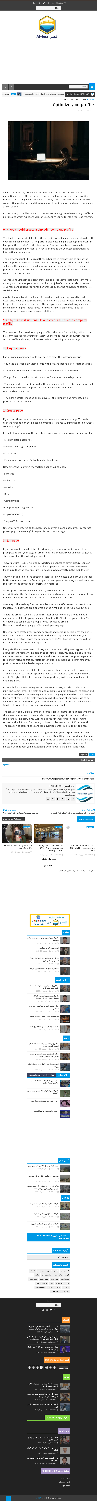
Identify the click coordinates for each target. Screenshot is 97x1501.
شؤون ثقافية (44, 1279)
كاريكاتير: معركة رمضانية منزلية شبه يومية (44, 1204)
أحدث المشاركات (34, 1075)
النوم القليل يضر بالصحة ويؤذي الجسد (44, 1101)
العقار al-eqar (64, 1482)
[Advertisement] (48, 62)
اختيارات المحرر (52, 1271)
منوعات (50, 1287)
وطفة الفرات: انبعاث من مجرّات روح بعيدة (44, 1027)
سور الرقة (54, 1279)
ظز (68, 1283)
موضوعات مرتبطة (86, 819)
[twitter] (44, 3)
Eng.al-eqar (65, 1486)
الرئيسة (91, 99)
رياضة (31, 94)
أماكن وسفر (58, 1275)
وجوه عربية (65, 1292)
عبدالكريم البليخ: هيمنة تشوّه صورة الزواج (44, 968)
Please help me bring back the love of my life (18, 847)
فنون (51, 1283)
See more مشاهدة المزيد (13, 819)
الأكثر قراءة (62, 1075)
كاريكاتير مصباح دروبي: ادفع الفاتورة (46, 1214)
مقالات (58, 1287)
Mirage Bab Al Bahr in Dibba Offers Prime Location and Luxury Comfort (51, 848)
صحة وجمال (33, 1279)
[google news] (50, 920)
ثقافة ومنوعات (46, 1275)
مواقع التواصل (48, 1075)
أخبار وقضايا (65, 1271)
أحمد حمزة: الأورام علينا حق (49, 948)
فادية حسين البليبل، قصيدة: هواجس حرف (44, 1016)
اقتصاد (33, 1271)
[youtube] (34, 3)
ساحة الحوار (65, 1279)
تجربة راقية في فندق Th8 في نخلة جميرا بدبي (43, 1166)
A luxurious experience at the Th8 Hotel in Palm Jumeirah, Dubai (81, 848)
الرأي (67, 1275)
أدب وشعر (41, 1271)
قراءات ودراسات (41, 1283)
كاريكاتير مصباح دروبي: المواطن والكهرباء (44, 1224)
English (65, 99)
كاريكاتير (66, 1287)
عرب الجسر (65, 1478)
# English (83, 755)
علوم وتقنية (60, 1283)
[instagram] (39, 3)
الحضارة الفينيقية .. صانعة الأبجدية (46, 1111)
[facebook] (49, 3)
